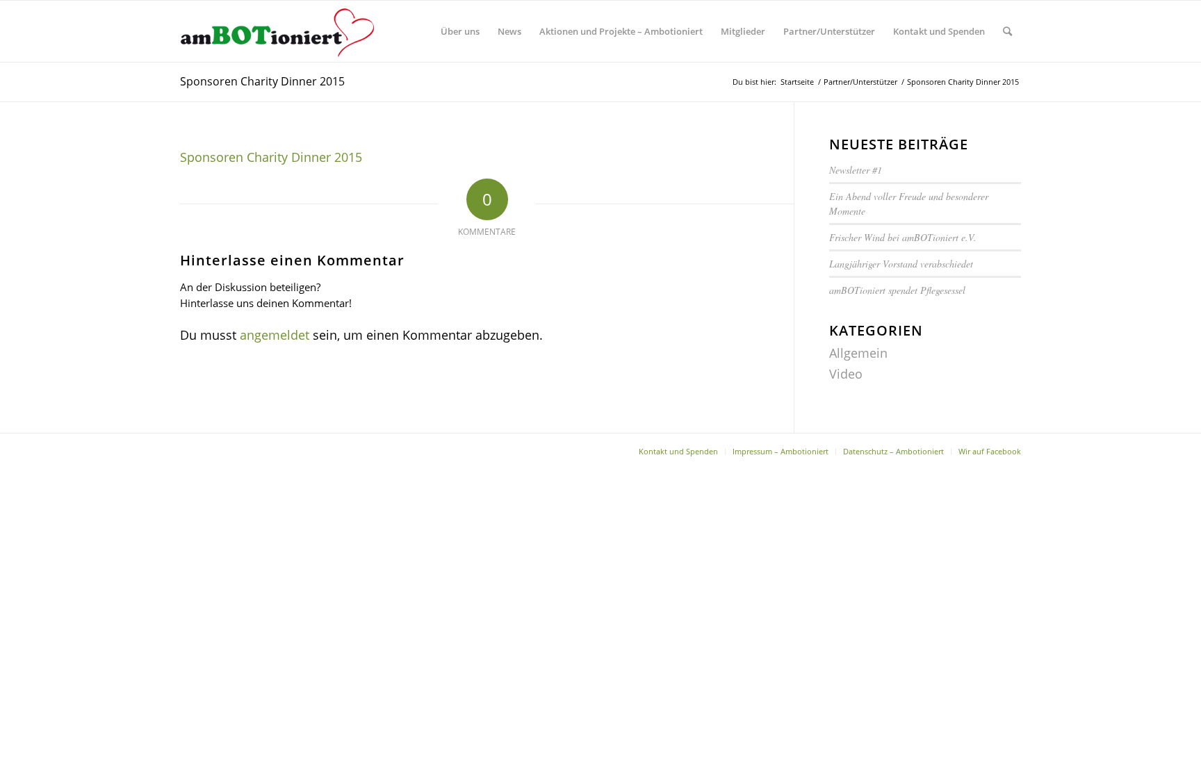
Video (846, 373)
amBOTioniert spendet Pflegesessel (897, 290)
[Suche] (1007, 31)
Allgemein (858, 353)
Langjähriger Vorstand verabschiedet (901, 263)
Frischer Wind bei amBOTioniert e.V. (903, 237)
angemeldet (274, 335)
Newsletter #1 (857, 169)
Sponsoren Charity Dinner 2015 (262, 81)
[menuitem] (460, 31)
